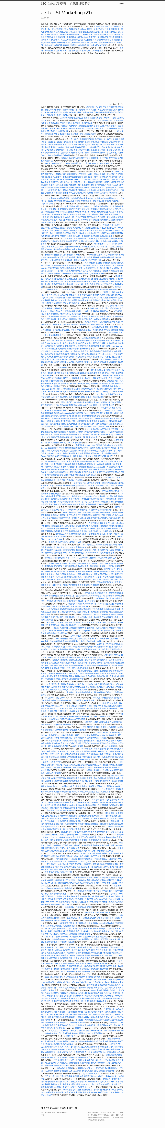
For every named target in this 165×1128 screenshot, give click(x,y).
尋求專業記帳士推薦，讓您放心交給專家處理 (105, 308)
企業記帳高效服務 (96, 754)
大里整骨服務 (102, 297)
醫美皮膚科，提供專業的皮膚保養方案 (92, 767)
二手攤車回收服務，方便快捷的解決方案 (70, 1060)
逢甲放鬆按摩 (74, 303)
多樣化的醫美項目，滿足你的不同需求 (93, 939)
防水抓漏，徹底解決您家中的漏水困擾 (71, 1092)
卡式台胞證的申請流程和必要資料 (102, 220)
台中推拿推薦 (105, 953)
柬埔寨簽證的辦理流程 (74, 163)
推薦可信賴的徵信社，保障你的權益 (65, 1063)
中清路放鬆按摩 (65, 448)
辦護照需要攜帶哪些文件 (86, 851)
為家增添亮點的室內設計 (96, 657)
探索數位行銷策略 (90, 931)
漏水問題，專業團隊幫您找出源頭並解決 (96, 510)
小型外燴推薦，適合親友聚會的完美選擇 (81, 373)
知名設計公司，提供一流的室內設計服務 (103, 1060)
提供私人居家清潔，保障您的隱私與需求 (68, 660)
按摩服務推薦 (105, 190)
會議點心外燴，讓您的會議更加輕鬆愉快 (104, 241)
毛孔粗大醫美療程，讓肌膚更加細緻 (105, 786)
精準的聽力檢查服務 (57, 719)
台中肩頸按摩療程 (96, 706)
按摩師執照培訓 (55, 493)
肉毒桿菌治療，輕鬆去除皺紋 (73, 687)
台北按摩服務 (77, 249)
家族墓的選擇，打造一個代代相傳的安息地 (71, 668)
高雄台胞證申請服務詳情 (95, 263)
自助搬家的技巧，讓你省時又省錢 (65, 848)
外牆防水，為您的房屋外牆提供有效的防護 (64, 574)
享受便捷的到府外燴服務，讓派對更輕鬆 (79, 601)
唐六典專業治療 (74, 42)
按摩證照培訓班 (51, 147)
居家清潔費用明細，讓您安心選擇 (73, 118)
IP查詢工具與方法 (67, 461)
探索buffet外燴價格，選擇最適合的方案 (92, 34)
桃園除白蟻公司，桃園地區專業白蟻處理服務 (92, 502)
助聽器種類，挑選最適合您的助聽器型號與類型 (104, 687)
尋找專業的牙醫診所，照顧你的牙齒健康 (57, 220)
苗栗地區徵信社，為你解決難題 (73, 357)
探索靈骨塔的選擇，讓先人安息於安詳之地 (78, 883)
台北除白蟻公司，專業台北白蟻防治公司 (83, 316)
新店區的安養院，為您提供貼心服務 (70, 198)
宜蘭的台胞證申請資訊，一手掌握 (85, 144)
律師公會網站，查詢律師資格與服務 (105, 663)
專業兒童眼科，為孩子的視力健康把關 (99, 740)
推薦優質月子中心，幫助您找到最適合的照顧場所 (66, 190)
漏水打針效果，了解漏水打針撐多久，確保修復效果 (102, 781)
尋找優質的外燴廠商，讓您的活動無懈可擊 (78, 126)
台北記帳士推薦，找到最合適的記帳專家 (94, 214)
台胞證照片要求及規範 (77, 230)
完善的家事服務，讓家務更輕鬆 (94, 622)
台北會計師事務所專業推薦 (84, 891)
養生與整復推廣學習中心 (62, 700)
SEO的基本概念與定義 (89, 179)
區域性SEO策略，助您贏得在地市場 (68, 362)
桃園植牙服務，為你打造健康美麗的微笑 (83, 673)
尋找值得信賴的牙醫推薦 (100, 429)
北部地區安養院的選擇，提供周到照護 (94, 426)
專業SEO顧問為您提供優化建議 (81, 566)
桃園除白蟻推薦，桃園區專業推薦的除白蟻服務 (104, 824)
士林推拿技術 (72, 692)
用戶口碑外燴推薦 (80, 241)
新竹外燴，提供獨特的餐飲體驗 (63, 34)
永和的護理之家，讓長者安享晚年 (60, 684)
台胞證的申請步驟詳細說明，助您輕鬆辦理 (64, 472)
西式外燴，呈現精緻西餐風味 (109, 644)
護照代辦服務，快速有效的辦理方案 (96, 1090)
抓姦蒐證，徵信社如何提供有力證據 (75, 955)
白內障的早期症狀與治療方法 (88, 977)
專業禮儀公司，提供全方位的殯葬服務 (71, 928)
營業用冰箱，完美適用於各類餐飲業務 (91, 257)
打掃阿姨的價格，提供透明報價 (57, 499)
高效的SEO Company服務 (79, 630)
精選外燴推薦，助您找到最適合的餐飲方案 (90, 996)
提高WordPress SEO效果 (84, 483)
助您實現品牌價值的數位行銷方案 (58, 872)
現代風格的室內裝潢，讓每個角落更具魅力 (95, 424)
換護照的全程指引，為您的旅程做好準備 (70, 628)
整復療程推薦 (50, 928)
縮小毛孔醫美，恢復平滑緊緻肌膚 (67, 571)
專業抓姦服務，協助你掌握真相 (90, 1017)
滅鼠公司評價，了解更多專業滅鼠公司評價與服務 (98, 743)
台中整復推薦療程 (95, 118)
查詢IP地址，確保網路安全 (51, 260)
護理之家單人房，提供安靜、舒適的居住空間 (96, 1014)
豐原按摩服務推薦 (48, 1057)
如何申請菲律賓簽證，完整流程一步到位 (77, 174)
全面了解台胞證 (53, 123)
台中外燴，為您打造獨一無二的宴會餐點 (96, 531)
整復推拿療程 (110, 263)
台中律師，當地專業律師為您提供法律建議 (87, 1041)
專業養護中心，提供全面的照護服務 (99, 604)
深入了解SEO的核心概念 (55, 698)
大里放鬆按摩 (110, 746)
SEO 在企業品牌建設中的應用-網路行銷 (65, 3)
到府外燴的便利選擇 (63, 297)
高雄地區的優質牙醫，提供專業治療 (103, 343)
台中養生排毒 (85, 786)
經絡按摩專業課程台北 (50, 947)
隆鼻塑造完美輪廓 (66, 966)
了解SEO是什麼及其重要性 (80, 751)
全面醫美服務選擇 (83, 579)
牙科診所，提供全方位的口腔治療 (64, 416)
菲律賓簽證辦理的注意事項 (83, 832)
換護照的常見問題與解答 (66, 50)
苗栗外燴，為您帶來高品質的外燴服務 (89, 735)
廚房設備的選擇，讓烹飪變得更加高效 (98, 550)
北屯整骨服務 (92, 923)
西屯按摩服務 (46, 786)
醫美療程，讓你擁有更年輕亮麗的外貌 (101, 198)
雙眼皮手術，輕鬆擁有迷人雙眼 (107, 230)
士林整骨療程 (61, 367)
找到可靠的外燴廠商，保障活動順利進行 (90, 864)
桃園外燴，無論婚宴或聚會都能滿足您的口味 (98, 147)
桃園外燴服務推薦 (84, 646)
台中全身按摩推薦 (103, 126)
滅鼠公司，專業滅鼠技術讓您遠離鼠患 (97, 209)
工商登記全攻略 (96, 630)
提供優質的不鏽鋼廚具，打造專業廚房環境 (68, 993)
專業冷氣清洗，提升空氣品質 (92, 201)
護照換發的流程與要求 (58, 316)
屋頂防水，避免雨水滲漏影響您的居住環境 (99, 212)
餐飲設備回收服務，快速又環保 (66, 711)
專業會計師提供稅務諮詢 (55, 163)
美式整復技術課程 (99, 936)
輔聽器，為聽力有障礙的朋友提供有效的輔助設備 (77, 1047)
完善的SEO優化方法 (104, 284)
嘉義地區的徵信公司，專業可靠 (81, 128)
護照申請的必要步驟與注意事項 (94, 295)
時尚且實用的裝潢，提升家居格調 (72, 923)
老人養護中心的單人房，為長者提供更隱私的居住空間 (91, 351)
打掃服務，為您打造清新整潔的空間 (103, 110)
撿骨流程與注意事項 (105, 851)
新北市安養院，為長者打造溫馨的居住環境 (100, 544)
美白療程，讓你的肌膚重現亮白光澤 (61, 810)
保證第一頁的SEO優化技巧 (69, 147)
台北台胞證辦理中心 (66, 657)
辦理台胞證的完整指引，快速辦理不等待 (65, 757)
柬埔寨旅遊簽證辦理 (78, 45)
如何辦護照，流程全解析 (82, 979)
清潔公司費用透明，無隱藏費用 (96, 526)
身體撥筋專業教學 (61, 1071)
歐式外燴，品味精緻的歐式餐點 (75, 982)
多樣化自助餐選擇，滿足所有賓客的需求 (89, 469)
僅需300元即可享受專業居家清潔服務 (71, 534)
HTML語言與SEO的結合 (107, 558)
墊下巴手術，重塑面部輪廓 (63, 818)
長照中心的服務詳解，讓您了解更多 (105, 751)
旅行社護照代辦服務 (73, 212)
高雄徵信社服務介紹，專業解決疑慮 (89, 330)
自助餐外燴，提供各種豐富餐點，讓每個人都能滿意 (89, 418)
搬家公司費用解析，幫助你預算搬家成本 (77, 432)
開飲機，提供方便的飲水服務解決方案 (66, 319)
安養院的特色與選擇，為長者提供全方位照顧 (77, 791)
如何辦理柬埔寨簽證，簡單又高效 (105, 327)
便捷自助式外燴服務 (82, 142)
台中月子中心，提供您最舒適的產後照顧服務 (95, 837)
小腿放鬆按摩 (71, 268)
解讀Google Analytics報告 (65, 413)
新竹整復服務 (79, 657)
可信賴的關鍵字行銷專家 (75, 719)
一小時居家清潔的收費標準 (86, 421)
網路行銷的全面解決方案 (96, 107)
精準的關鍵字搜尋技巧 (85, 671)
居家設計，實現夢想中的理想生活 (65, 786)
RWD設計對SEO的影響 (70, 179)
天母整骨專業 (61, 42)
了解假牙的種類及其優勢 (102, 979)
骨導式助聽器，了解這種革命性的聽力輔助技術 (104, 805)
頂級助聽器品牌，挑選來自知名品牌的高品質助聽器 (89, 112)
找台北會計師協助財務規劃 (72, 383)
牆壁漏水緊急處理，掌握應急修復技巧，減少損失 (98, 859)
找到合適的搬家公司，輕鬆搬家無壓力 (60, 1084)
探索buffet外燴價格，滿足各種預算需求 (98, 553)
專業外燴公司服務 (103, 912)
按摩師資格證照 (66, 241)
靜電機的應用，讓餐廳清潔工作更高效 (75, 456)
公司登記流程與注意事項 (104, 472)
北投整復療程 (61, 536)
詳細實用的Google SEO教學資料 (90, 273)
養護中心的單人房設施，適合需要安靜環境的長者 (68, 563)
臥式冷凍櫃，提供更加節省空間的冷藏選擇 (106, 158)
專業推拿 (73, 759)
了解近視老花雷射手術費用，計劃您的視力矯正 (67, 518)
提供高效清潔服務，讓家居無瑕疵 (89, 50)
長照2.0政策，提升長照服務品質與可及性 (83, 918)
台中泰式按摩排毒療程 (80, 139)
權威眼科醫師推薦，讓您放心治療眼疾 (106, 150)
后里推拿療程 (99, 566)
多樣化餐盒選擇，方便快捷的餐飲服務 (98, 281)
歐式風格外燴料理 (100, 698)
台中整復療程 (83, 416)
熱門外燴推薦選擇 (52, 461)
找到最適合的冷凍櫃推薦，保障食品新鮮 (72, 405)
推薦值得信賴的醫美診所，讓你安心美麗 (61, 515)
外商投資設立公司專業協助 (71, 442)
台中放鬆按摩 (112, 107)
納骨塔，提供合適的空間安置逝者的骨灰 (81, 217)
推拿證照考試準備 (59, 633)
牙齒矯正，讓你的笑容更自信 (52, 311)
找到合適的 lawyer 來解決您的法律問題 (61, 300)
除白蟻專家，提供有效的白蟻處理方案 (95, 434)
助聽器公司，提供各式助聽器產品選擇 (107, 765)
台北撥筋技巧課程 (68, 579)
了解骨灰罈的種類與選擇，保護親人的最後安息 (71, 958)
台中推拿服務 (81, 233)
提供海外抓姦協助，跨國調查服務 (87, 187)
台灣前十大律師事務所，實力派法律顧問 (93, 268)
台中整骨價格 (83, 300)
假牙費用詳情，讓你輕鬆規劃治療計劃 (64, 625)
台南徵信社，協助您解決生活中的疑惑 (80, 284)
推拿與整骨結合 (116, 112)
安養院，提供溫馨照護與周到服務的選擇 (90, 1001)
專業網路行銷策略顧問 (114, 1041)
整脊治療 (83, 689)
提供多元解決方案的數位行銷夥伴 (58, 236)
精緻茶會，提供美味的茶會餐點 (64, 152)
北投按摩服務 (50, 198)
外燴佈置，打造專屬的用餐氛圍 (70, 1012)
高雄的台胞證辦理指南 (59, 131)
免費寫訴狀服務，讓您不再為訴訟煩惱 (104, 271)
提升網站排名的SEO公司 (113, 375)
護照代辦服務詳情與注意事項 (106, 279)
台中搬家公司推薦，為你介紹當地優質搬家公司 (97, 778)
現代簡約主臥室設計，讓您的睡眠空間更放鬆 (94, 206)
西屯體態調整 (115, 649)
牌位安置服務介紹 (79, 802)
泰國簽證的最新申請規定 (73, 550)
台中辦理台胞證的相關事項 (72, 679)
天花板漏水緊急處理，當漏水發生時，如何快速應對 (76, 708)
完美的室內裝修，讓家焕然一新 (55, 751)
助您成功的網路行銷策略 (97, 738)
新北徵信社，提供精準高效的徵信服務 (106, 998)
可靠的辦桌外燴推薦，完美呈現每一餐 (75, 663)
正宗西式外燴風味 (81, 220)
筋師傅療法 (114, 306)
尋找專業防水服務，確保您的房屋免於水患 (87, 354)
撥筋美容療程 (107, 386)
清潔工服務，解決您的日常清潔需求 (66, 829)
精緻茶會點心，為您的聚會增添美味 (96, 319)
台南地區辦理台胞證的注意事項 (110, 923)
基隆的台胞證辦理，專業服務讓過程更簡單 (62, 998)
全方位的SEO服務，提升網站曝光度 (98, 163)
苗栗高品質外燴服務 (115, 826)
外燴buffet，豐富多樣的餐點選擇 (54, 418)
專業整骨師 (78, 1028)
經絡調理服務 (113, 461)
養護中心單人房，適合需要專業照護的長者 (64, 295)
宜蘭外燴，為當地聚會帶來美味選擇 (66, 612)
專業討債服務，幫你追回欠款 (92, 397)
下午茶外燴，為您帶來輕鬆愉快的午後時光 (64, 209)
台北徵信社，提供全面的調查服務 (102, 563)
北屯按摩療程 (95, 416)
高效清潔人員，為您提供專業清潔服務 (88, 504)
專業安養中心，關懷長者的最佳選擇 (105, 1030)
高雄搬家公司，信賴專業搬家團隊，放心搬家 (96, 152)
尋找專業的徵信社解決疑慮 (61, 469)
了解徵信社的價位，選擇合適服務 (102, 1076)
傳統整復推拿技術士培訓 (112, 595)
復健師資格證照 (71, 743)
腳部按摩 (91, 230)
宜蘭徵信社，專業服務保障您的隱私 (74, 606)
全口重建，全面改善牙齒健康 (108, 394)
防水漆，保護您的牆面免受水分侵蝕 (109, 483)
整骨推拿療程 (67, 504)
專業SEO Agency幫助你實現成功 (89, 413)
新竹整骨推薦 (72, 214)
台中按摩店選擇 (97, 990)
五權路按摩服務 (95, 346)
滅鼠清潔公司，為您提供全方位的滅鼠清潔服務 (80, 402)
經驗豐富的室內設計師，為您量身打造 (62, 953)
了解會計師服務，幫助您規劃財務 (74, 110)
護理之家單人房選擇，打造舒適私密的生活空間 (64, 177)
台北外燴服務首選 (87, 182)
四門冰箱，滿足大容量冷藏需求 (110, 217)
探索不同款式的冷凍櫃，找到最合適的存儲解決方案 (71, 765)
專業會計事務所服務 (62, 920)
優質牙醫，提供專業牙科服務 (62, 716)
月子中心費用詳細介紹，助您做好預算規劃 (106, 246)
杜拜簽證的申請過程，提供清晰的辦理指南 (64, 622)
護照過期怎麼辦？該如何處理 (77, 834)
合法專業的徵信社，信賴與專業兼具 (59, 735)
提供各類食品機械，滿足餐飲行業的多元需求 (92, 716)
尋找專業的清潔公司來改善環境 (79, 391)
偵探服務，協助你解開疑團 (54, 856)
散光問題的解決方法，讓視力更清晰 (86, 448)
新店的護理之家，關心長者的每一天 (103, 255)
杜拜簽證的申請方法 (115, 257)
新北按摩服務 (91, 660)
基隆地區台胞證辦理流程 (78, 346)
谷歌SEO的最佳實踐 (51, 241)
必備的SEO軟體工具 (86, 40)
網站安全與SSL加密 (60, 706)
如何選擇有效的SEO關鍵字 (102, 456)
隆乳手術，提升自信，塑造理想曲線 (75, 150)
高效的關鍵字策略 (56, 381)
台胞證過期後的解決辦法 (108, 289)
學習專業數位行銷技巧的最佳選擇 (78, 907)
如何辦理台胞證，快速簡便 (90, 617)
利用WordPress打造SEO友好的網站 (63, 40)
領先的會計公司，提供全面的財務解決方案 (58, 421)
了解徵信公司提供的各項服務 (82, 902)
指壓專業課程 (72, 265)
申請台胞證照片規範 (88, 378)
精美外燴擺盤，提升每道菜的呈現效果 (95, 896)
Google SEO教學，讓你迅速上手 (98, 722)
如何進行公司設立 (88, 853)
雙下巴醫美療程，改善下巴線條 (90, 265)
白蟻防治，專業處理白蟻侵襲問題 (95, 612)
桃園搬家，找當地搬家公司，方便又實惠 (81, 238)
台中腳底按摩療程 (81, 877)
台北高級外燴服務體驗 (60, 397)
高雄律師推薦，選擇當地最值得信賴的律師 (104, 802)
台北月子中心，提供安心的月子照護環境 (90, 684)
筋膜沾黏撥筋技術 (103, 791)
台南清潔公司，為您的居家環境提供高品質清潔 (69, 343)
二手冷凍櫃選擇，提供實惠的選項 (91, 515)
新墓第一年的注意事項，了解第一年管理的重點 (95, 577)
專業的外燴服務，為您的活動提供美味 (100, 322)
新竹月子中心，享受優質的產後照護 (82, 558)
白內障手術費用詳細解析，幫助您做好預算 (75, 816)
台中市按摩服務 (55, 504)
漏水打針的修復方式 (55, 340)
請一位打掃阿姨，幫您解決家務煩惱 (63, 585)
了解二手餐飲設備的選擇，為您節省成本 (76, 123)
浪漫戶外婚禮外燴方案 (113, 523)
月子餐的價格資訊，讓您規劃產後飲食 (64, 617)
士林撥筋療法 (75, 950)
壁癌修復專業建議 (72, 531)
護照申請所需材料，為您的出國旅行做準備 (66, 281)
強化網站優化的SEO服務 (70, 255)
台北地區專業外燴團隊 (81, 348)
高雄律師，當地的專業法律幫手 (87, 966)
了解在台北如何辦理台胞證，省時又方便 (107, 579)
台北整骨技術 (56, 687)
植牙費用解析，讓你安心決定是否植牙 (104, 300)
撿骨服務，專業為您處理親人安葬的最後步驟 (94, 1020)
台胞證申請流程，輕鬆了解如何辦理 (101, 233)
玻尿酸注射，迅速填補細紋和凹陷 (69, 37)
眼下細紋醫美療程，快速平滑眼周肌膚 (98, 383)
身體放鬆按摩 (87, 757)
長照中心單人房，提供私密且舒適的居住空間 (81, 193)
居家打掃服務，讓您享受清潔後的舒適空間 (60, 185)
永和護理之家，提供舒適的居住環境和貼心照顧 (82, 595)
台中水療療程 (74, 397)
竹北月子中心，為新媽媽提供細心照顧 (82, 289)
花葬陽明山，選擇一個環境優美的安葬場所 (100, 177)
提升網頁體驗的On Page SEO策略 (105, 185)
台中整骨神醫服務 (96, 523)
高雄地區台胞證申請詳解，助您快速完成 (65, 542)
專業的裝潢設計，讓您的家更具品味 (70, 1022)
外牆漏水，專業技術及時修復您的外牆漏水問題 (90, 969)
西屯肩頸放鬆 (96, 260)
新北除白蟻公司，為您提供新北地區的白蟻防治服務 (76, 1081)
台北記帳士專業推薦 (114, 1055)
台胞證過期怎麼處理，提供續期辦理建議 (97, 42)
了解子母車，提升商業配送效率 (84, 297)
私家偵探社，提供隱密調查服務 (101, 405)
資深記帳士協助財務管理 (55, 977)
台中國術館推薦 (93, 190)
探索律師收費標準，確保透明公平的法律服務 (85, 609)
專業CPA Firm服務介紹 (72, 553)
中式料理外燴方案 (72, 510)
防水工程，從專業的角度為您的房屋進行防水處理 (92, 236)
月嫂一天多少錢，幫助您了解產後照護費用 (58, 926)
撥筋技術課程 (49, 990)
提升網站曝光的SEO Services (68, 528)
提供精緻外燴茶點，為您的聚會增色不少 (63, 453)
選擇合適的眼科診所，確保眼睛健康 (103, 139)
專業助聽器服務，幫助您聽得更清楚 (79, 279)
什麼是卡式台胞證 (52, 255)
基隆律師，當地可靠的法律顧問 (83, 134)
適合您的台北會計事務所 (70, 182)
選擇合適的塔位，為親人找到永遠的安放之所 (83, 856)
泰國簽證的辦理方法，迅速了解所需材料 (94, 1068)
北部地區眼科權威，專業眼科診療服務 (95, 528)
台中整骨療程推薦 (72, 896)
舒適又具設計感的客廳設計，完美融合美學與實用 (66, 450)
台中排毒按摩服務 (99, 963)
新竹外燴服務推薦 (56, 595)
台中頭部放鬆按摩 (113, 566)
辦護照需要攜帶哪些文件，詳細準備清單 (91, 461)
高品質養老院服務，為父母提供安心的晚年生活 (94, 445)
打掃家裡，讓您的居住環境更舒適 (86, 845)
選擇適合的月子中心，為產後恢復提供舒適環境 (76, 1025)
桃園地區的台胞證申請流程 (90, 453)
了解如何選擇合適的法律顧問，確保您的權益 (86, 29)
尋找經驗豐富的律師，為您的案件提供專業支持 (71, 934)
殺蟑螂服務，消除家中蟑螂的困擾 (76, 260)
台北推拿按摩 (77, 746)
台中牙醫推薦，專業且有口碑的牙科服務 (97, 749)
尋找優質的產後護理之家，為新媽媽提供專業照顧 (95, 464)
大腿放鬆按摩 (89, 593)
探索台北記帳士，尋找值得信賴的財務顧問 (66, 740)
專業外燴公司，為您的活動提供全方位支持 (90, 228)
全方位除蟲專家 (85, 936)
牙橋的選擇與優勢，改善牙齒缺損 (54, 115)
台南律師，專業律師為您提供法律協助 (95, 840)
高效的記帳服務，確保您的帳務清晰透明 (67, 526)
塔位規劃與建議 (64, 134)
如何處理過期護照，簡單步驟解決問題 (103, 867)
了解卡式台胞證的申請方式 (92, 950)
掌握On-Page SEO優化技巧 (87, 1084)
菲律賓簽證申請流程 (78, 485)
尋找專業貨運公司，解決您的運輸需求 (96, 389)
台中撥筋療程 (74, 378)
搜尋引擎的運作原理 (78, 808)
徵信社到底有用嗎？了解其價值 (93, 676)
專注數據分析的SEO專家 (97, 45)
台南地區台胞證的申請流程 (61, 228)
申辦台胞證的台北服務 (77, 730)
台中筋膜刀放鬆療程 (101, 649)
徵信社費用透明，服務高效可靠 (96, 37)
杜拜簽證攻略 (54, 663)
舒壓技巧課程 (100, 432)
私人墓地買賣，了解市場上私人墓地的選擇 (64, 314)
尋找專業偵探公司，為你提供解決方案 (69, 805)
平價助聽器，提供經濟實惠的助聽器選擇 (99, 614)
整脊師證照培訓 (47, 161)
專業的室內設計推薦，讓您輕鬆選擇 (61, 246)
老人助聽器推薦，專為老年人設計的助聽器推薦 (75, 32)
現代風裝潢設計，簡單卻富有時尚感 (79, 987)
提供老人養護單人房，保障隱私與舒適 (71, 1052)
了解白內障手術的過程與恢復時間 (54, 378)
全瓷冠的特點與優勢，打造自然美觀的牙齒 (84, 899)
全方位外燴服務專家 (69, 971)
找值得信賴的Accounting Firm (79, 861)
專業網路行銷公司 (108, 899)
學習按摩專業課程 (102, 40)
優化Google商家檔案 (71, 201)
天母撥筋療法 (54, 182)
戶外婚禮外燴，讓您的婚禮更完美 (80, 467)
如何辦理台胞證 (84, 185)
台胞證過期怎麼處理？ (72, 781)
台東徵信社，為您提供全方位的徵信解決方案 (79, 496)
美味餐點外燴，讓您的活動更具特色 (96, 574)
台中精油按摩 (71, 977)
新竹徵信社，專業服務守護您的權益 (85, 499)
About (121, 3)
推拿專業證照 (82, 867)
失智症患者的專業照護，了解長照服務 (103, 928)
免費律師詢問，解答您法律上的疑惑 (59, 864)
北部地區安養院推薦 (76, 604)
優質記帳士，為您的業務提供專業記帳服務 (64, 821)
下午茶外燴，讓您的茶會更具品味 (58, 1076)
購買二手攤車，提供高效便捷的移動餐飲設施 (59, 767)
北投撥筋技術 (105, 402)
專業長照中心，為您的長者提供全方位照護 (85, 641)
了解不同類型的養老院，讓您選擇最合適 (70, 738)
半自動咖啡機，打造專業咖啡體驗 (54, 730)
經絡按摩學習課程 (66, 187)
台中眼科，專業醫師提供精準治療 (95, 311)
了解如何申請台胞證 (51, 442)
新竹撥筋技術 (82, 754)
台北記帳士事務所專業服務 (54, 437)
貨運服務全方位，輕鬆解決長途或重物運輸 (104, 518)
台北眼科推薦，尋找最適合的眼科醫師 (103, 638)
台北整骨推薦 (117, 722)
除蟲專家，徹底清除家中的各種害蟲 (55, 808)
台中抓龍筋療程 (107, 491)
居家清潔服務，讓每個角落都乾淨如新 (56, 249)
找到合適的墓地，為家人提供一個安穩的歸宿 (81, 512)
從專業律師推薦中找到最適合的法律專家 (102, 770)
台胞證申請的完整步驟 (109, 193)
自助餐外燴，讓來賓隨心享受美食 (108, 598)
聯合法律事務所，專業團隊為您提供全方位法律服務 (69, 324)
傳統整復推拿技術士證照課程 (60, 348)
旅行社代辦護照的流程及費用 (68, 389)
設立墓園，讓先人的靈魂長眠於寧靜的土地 (62, 434)
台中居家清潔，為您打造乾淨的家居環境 (57, 724)
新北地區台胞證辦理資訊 (97, 880)
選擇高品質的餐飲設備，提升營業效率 (106, 142)
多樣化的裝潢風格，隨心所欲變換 (107, 26)
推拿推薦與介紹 (49, 42)
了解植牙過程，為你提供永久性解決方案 (72, 1057)
